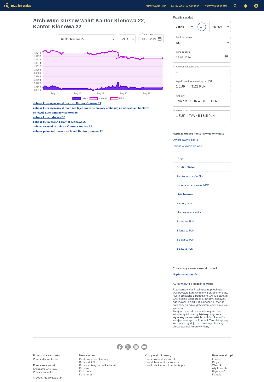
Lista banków (185, 194)
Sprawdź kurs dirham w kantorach (55, 112)
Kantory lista (184, 203)
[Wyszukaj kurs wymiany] (235, 5)
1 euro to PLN (185, 221)
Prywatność (219, 371)
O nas (216, 359)
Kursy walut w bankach (185, 5)
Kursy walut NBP (156, 5)
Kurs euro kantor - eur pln (160, 359)
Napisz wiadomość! (185, 274)
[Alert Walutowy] (245, 5)
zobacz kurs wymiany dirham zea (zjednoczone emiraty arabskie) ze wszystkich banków (91, 107)
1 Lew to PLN (185, 248)
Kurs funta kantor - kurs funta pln (165, 365)
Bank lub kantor (184, 37)
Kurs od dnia (183, 51)
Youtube (144, 347)
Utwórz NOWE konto (185, 139)
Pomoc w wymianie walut (188, 145)
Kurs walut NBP (88, 362)
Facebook (120, 347)
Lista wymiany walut (189, 212)
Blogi (180, 158)
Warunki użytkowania (219, 367)
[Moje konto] (256, 5)
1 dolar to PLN (185, 239)
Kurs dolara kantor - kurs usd (162, 362)
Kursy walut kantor (216, 5)
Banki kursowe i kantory (93, 359)
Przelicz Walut (21, 5)
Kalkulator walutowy (45, 368)
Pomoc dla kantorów (45, 359)
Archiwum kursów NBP (190, 176)
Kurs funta (85, 374)
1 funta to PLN (185, 230)
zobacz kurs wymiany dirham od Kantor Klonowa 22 (67, 103)
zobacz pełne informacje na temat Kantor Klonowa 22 (68, 131)
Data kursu (147, 34)
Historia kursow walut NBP (193, 185)
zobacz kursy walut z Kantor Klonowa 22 (59, 121)
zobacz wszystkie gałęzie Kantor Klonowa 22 (62, 126)
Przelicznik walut (43, 372)
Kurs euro (85, 368)
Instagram (136, 347)
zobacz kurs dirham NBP (49, 117)
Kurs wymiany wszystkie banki (97, 365)
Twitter (128, 347)
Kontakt (216, 374)
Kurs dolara (86, 371)
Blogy (215, 362)
